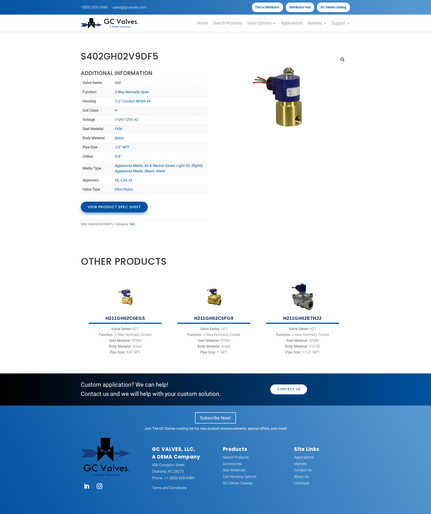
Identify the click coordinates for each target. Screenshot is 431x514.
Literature (301, 483)
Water (160, 171)
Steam (149, 171)
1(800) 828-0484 (94, 7)
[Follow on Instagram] (99, 486)
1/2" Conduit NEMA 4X (132, 101)
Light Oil (182, 165)
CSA (123, 180)
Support (339, 23)
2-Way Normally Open (131, 92)
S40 (117, 83)
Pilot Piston (123, 189)
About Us (301, 476)
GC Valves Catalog (333, 7)
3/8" (117, 156)
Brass (118, 138)
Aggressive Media (128, 165)
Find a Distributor (267, 7)
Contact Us (288, 389)
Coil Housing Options (239, 476)
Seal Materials (234, 470)
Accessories (232, 464)
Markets (315, 23)
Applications (292, 23)
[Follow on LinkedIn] (86, 486)
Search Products (227, 23)
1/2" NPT (121, 147)
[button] (343, 59)
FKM (118, 129)
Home (202, 23)
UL (130, 180)
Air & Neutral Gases (159, 165)
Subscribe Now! (215, 418)
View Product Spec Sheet (114, 207)
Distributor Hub (300, 7)
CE (116, 180)
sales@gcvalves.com (129, 7)
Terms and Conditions (169, 488)
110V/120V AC (126, 119)
